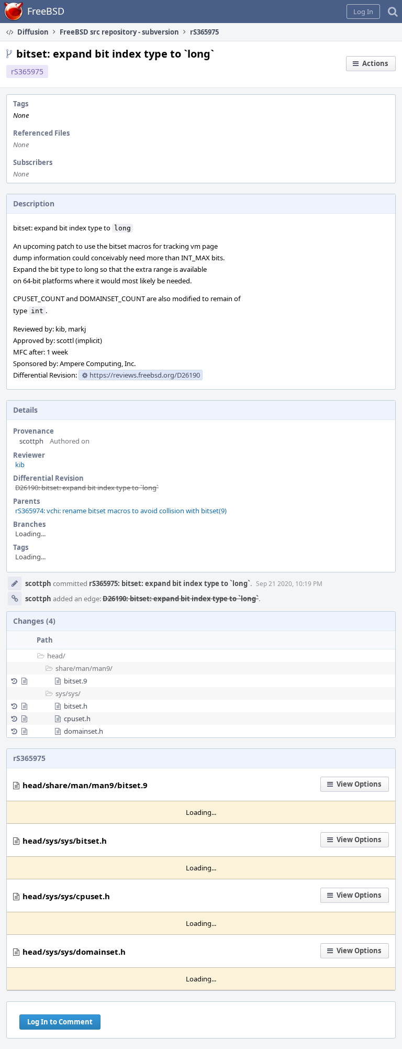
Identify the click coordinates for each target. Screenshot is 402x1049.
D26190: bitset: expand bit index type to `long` (87, 487)
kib (20, 464)
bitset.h (75, 706)
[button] (363, 11)
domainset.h (83, 731)
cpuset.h (77, 718)
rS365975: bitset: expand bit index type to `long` (169, 583)
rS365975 (27, 71)
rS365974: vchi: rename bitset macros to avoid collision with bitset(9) (121, 510)
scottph (31, 441)
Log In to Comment (60, 1021)
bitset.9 (75, 681)
